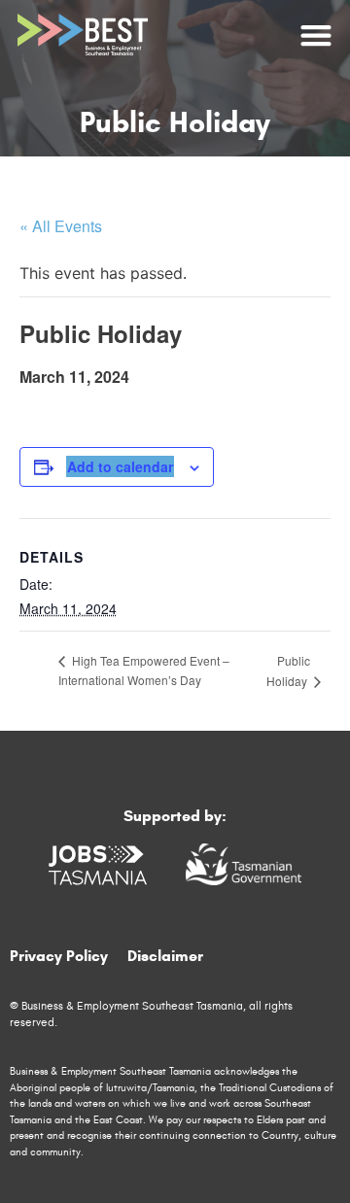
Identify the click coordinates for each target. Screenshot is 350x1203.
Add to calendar (120, 466)
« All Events (60, 226)
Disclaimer (165, 955)
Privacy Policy (59, 955)
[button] (315, 34)
